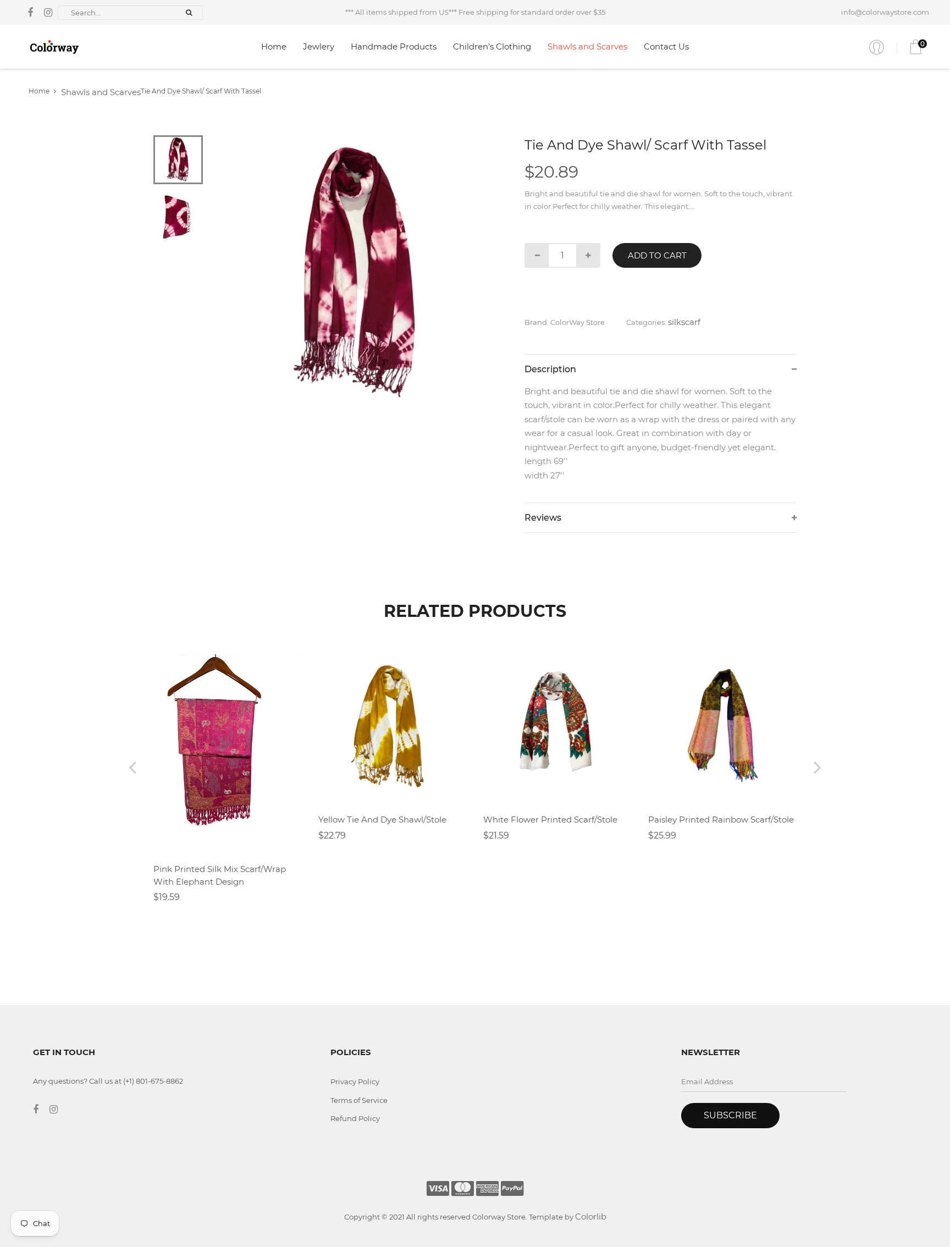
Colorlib (590, 1216)
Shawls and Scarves (587, 46)
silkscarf (684, 322)
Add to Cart (657, 255)
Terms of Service (359, 1100)
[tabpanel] (357, 273)
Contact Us (666, 46)
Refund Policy (355, 1118)
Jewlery (318, 46)
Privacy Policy (354, 1081)
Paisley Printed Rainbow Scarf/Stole (721, 819)
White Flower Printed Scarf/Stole (550, 819)
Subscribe (730, 1115)
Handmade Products (394, 46)
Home (273, 46)
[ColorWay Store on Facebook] (30, 12)
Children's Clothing (492, 46)
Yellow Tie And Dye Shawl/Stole (382, 819)
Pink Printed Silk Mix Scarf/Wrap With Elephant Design (219, 875)
